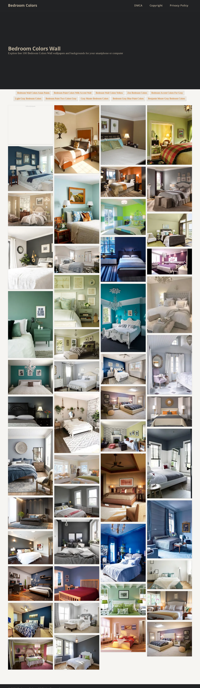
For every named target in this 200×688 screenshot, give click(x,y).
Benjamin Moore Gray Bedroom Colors (166, 98)
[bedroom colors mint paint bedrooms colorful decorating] (76, 209)
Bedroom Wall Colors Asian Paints (33, 93)
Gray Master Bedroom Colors (94, 98)
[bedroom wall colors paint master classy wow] (76, 139)
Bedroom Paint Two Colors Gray (61, 98)
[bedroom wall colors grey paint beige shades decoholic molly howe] (169, 304)
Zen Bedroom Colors (137, 93)
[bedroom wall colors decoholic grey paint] (30, 462)
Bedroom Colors (22, 5)
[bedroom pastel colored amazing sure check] (169, 135)
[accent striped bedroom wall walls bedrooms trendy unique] (30, 654)
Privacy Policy (179, 5)
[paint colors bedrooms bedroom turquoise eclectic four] (123, 318)
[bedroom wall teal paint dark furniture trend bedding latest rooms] (30, 377)
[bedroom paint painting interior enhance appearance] (123, 369)
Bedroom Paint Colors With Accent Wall (72, 93)
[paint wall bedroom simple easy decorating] (76, 583)
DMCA (138, 5)
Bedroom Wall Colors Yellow (109, 93)
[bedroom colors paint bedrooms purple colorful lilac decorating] (169, 364)
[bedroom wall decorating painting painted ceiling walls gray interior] (169, 463)
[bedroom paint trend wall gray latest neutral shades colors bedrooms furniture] (76, 376)
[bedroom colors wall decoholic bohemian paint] (76, 423)
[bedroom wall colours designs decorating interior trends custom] (76, 344)
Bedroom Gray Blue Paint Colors (128, 98)
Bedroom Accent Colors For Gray (167, 93)
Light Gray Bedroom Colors (28, 98)
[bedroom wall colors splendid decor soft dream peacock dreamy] (76, 541)
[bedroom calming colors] (76, 618)
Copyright (156, 5)
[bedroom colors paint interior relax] (123, 217)
